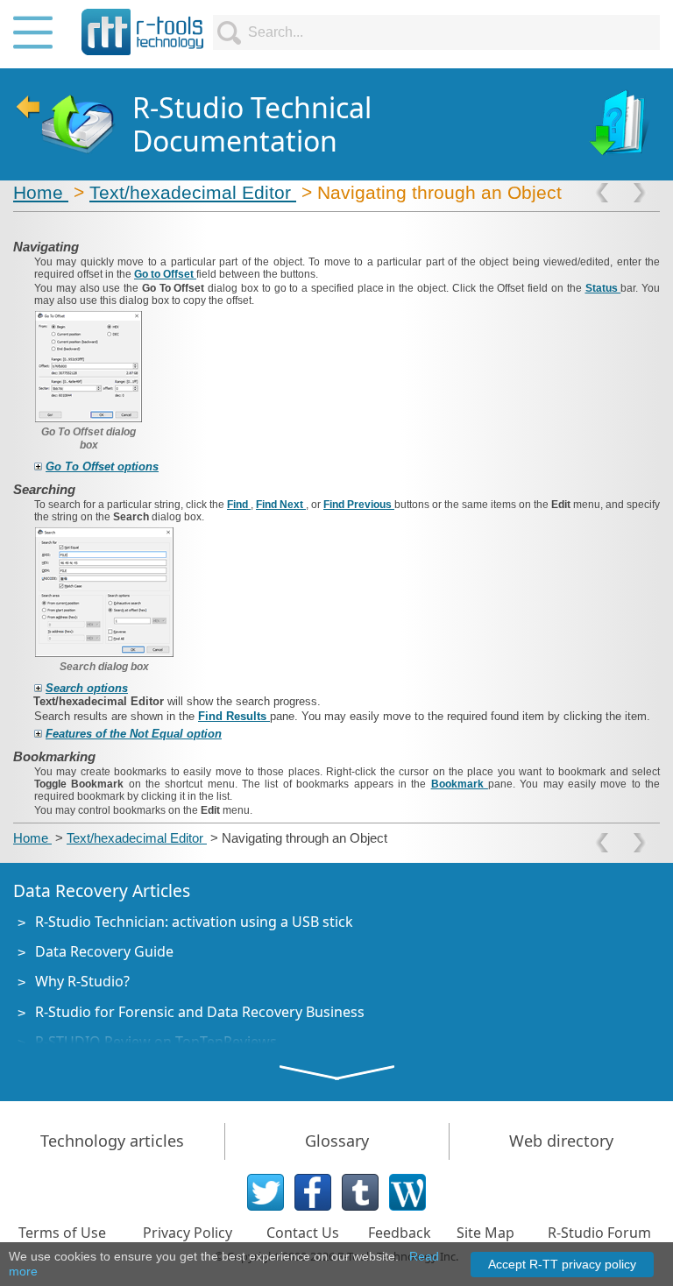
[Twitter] (265, 1192)
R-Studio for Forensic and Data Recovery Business (200, 1011)
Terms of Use (62, 1232)
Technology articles (112, 1140)
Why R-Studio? (82, 981)
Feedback (399, 1232)
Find (239, 504)
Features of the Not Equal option (134, 733)
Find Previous (358, 504)
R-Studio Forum (599, 1232)
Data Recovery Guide (104, 951)
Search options (87, 688)
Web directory (561, 1140)
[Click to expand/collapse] (38, 466)
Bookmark (459, 784)
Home (40, 192)
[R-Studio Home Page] (65, 124)
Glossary (337, 1140)
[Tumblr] (360, 1192)
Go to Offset (165, 274)
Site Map (485, 1232)
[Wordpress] (407, 1192)
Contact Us (302, 1232)
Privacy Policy (187, 1232)
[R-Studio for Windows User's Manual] (621, 124)
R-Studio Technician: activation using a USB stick (194, 921)
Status (603, 288)
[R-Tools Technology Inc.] (142, 32)
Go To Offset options (102, 466)
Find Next (281, 504)
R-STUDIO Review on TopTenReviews (156, 1041)
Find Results (234, 716)
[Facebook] (312, 1192)
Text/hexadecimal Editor (192, 192)
